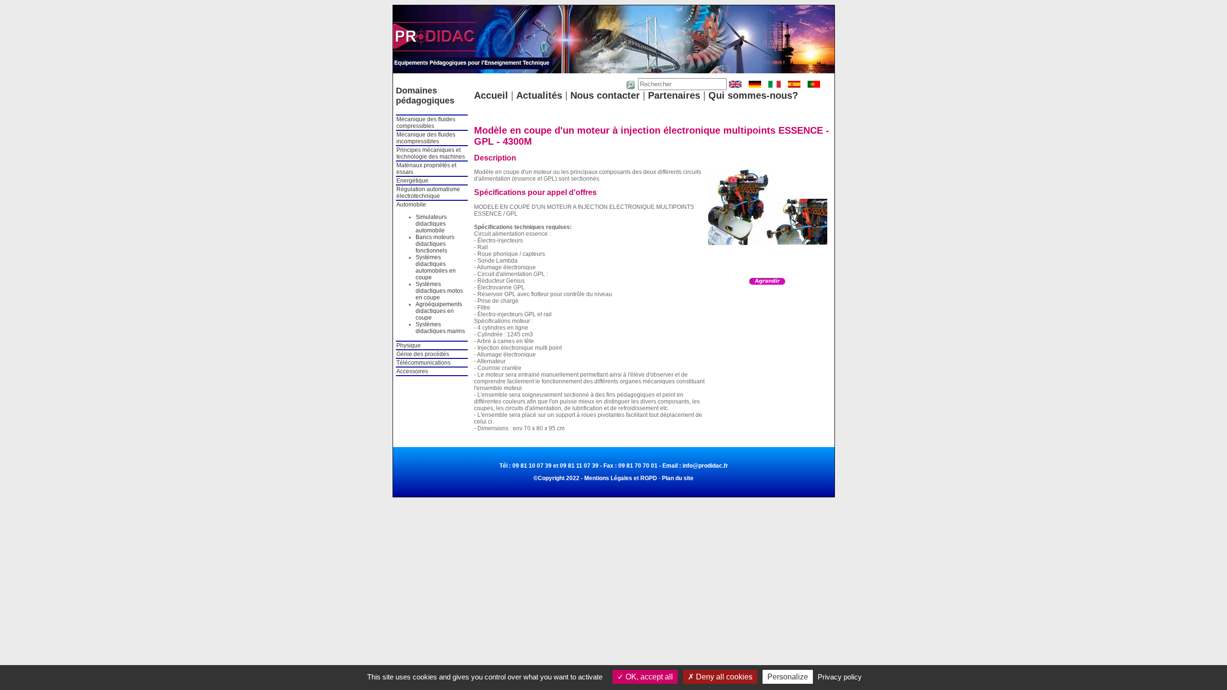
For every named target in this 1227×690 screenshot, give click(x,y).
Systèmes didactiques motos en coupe (439, 291)
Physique (408, 345)
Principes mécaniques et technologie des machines (430, 153)
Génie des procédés (422, 354)
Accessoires (412, 371)
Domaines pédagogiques (425, 95)
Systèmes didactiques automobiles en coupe (436, 267)
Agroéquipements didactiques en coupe (439, 311)
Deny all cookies (723, 677)
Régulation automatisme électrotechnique (428, 192)
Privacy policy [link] (840, 677)
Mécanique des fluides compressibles (425, 122)
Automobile (411, 204)
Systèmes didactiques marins (440, 327)
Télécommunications (423, 362)
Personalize (787, 677)
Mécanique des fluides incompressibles (425, 138)
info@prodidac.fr (705, 465)
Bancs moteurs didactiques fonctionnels (435, 244)
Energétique (412, 180)
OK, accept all (648, 677)
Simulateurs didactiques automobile (431, 224)
